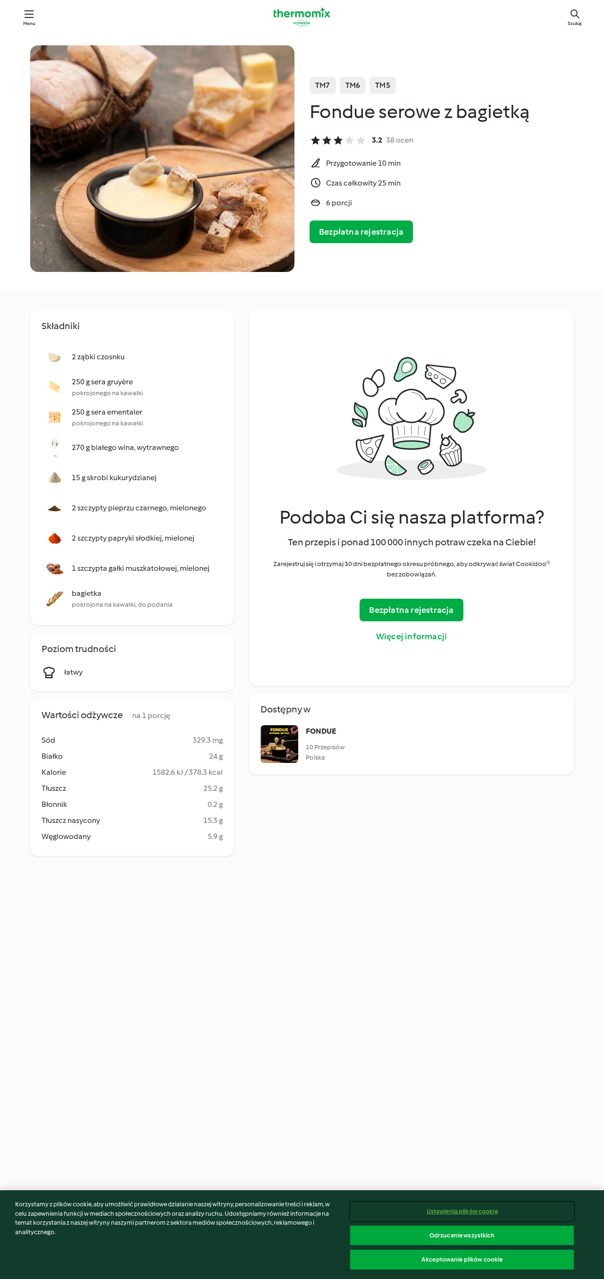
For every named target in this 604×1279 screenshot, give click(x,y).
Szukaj (575, 23)
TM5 (382, 85)
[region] (302, 1234)
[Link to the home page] (302, 17)
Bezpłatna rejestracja (361, 232)
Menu (29, 23)
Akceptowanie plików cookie (462, 1259)
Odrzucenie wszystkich (462, 1235)
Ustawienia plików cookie (462, 1211)
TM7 (322, 85)
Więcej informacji (411, 636)
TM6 (353, 85)
